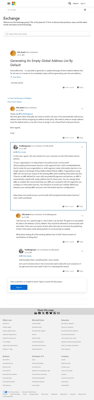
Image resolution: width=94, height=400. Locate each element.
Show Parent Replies (14, 102)
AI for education (65, 349)
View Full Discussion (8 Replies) (20, 98)
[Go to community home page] (13, 3)
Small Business (7, 385)
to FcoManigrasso (50, 214)
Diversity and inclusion (67, 378)
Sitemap (5, 394)
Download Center (37, 327)
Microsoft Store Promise (39, 345)
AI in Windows (7, 342)
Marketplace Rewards (38, 381)
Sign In (83, 3)
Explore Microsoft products (10, 345)
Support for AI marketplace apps (41, 370)
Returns (34, 334)
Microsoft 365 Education (68, 334)
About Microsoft (65, 363)
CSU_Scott (21, 52)
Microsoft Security (8, 363)
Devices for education (67, 327)
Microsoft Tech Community (39, 374)
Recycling (72, 394)
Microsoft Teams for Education (69, 331)
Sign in (19, 287)
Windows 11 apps (7, 349)
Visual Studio (35, 385)
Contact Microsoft (15, 394)
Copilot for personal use (9, 338)
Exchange (13, 10)
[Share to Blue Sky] (51, 313)
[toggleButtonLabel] (85, 9)
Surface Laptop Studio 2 (9, 331)
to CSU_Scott (48, 146)
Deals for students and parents (70, 345)
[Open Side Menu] (8, 3)
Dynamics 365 (7, 367)
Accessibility (64, 381)
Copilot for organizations (10, 334)
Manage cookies (34, 394)
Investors (63, 374)
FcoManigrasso (27, 114)
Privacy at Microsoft (66, 370)
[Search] (69, 3)
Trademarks (54, 394)
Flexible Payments (37, 349)
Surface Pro (6, 323)
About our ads (82, 394)
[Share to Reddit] (47, 313)
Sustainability (65, 385)
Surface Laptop (7, 327)
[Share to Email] (58, 313)
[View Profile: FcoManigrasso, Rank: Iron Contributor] (15, 147)
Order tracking (36, 338)
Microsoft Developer (37, 363)
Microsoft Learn (36, 367)
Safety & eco (63, 394)
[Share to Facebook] (39, 313)
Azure (33, 359)
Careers (63, 359)
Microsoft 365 (6, 370)
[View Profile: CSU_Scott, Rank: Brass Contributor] (13, 53)
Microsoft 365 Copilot (9, 381)
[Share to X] (43, 313)
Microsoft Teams (7, 378)
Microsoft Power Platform (10, 374)
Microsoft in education (67, 323)
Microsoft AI (6, 359)
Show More (17, 77)
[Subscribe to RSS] (54, 313)
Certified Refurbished (38, 342)
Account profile (36, 323)
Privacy (25, 394)
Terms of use (44, 394)
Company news (65, 367)
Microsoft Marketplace (38, 378)
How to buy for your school (68, 338)
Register (76, 3)
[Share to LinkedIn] (36, 313)
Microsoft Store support (38, 331)
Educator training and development (71, 342)
